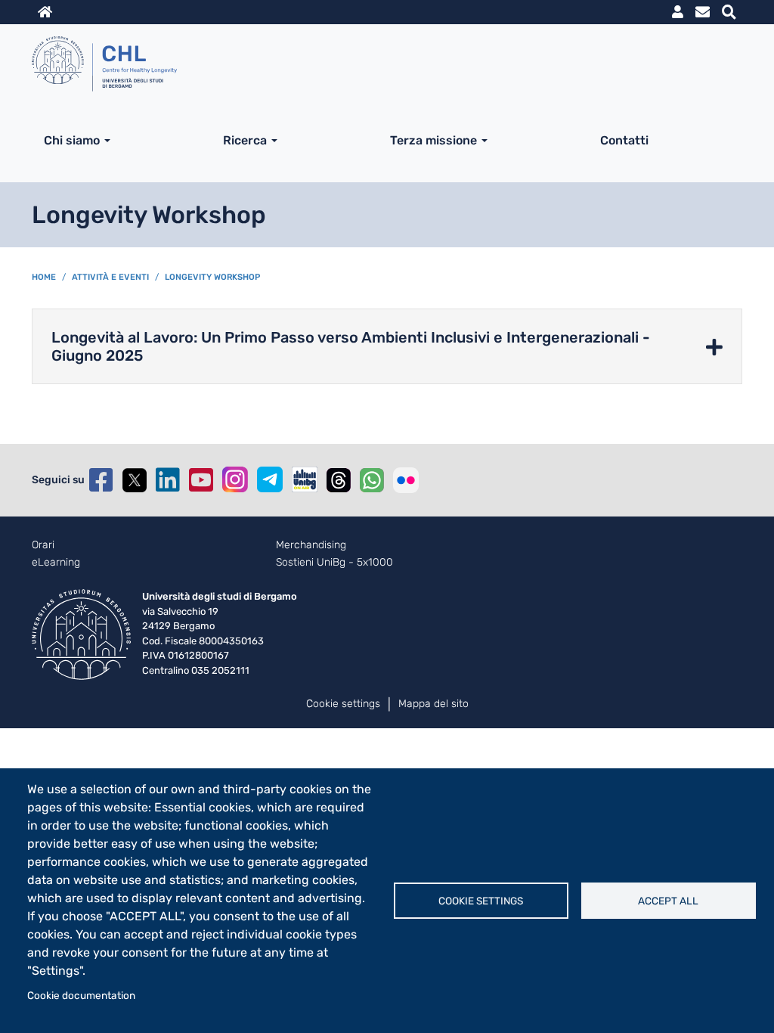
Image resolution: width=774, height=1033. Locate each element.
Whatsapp (372, 480)
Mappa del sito (433, 703)
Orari (43, 545)
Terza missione (433, 140)
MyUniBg (677, 12)
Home (44, 277)
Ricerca (245, 140)
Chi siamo (72, 140)
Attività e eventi (110, 277)
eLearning (56, 563)
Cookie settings (480, 901)
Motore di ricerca (729, 12)
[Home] (381, 66)
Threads (339, 480)
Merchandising (311, 545)
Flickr (406, 480)
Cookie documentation (81, 995)
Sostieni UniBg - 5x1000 (334, 563)
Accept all (668, 901)
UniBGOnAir (304, 479)
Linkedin (168, 480)
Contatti (624, 140)
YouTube (201, 480)
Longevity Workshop (212, 277)
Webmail (702, 12)
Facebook (101, 480)
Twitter (134, 480)
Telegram (270, 479)
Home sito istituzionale (45, 12)
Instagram (235, 479)
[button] (387, 346)
